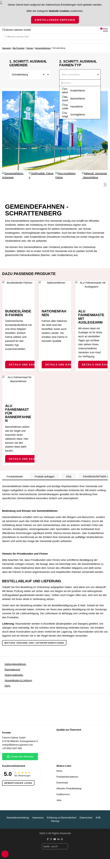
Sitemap (55, 821)
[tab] (14, 476)
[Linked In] (58, 839)
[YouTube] (54, 839)
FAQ (68, 476)
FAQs (7, 686)
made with (51, 846)
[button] (105, 184)
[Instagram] (51, 839)
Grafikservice (63, 794)
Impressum (38, 817)
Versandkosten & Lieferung (18, 680)
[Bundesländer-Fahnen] (18, 294)
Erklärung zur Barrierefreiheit (61, 817)
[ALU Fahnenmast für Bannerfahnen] (18, 388)
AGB (98, 817)
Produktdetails (15, 476)
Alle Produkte (18, 48)
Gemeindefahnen (43, 48)
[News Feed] (62, 839)
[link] (54, 717)
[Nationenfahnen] (55, 294)
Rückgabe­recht (12, 669)
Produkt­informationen (67, 777)
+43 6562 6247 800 (12, 748)
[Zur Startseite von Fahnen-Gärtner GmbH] (43, 30)
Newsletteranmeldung (18, 817)
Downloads (62, 782)
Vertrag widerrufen (14, 675)
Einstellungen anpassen (55, 20)
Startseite (6, 48)
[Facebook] (48, 839)
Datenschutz (86, 817)
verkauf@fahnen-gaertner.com (17, 745)
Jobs (58, 800)
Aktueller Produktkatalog (68, 788)
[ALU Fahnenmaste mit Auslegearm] (91, 294)
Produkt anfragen (44, 476)
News (59, 771)
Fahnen (29, 48)
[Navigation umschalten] (105, 30)
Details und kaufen (25, 364)
